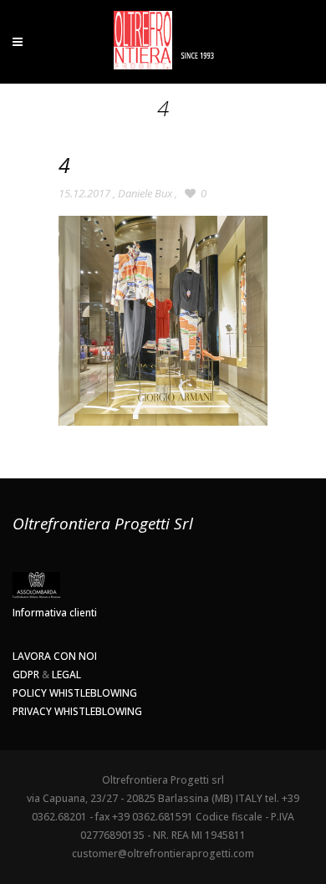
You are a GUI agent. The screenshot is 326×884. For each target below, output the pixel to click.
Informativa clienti (55, 613)
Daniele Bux (145, 193)
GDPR (26, 674)
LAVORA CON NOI (55, 656)
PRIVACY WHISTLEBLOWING (77, 711)
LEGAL (66, 674)
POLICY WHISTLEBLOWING (75, 693)
